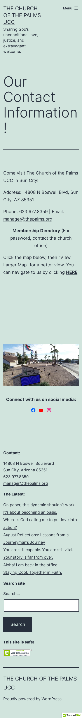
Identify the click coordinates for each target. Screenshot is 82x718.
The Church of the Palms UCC (22, 15)
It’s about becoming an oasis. (30, 512)
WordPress (51, 699)
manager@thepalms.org (27, 219)
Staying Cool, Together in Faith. (32, 572)
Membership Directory (36, 230)
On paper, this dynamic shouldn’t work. (39, 504)
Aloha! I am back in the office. (30, 565)
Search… (11, 593)
